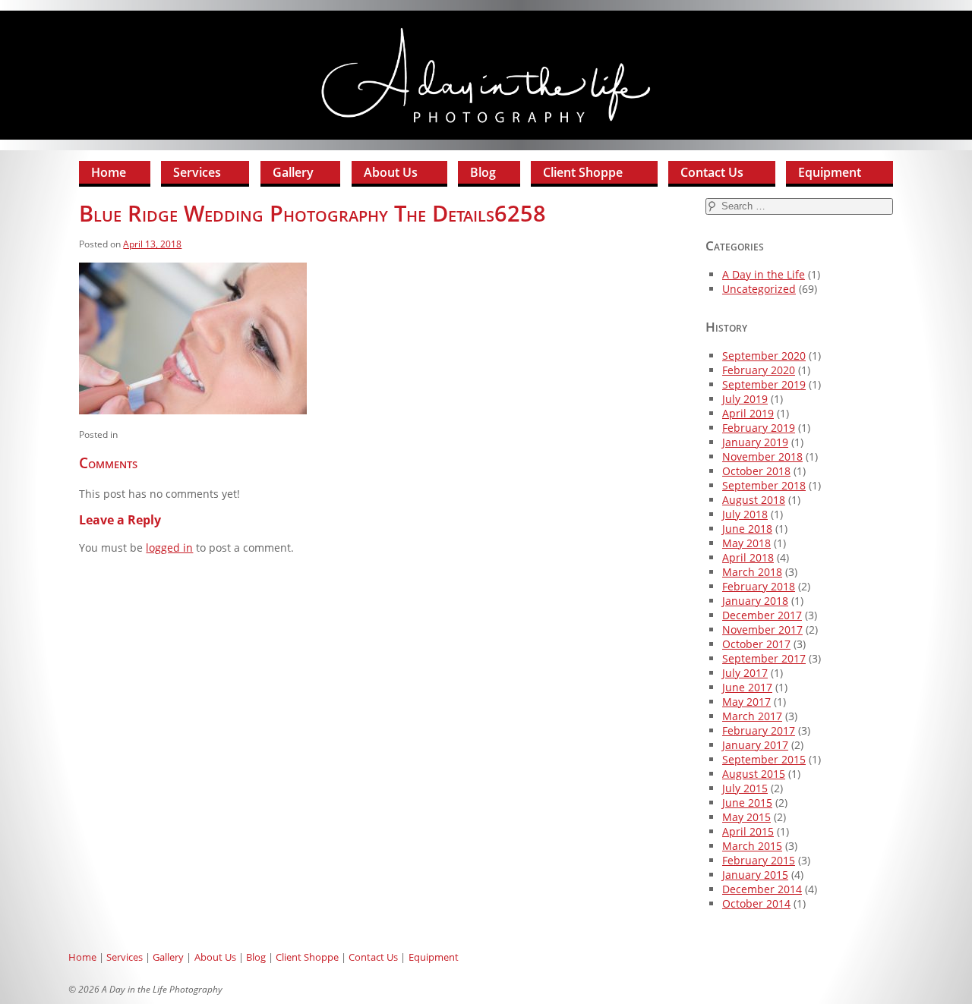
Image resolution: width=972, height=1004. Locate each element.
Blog (483, 172)
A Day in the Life (763, 274)
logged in (169, 547)
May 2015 (746, 817)
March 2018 (752, 572)
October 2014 (756, 903)
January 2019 (755, 442)
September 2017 (764, 658)
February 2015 (758, 860)
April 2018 (748, 557)
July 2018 (745, 514)
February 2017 (758, 730)
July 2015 (745, 788)
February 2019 (758, 427)
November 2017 (762, 629)
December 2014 (762, 889)
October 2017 (756, 644)
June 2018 (747, 528)
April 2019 (748, 413)
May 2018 (746, 543)
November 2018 (762, 456)
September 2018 (764, 485)
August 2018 (753, 500)
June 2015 (747, 802)
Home (108, 172)
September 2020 (764, 355)
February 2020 (758, 370)
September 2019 (764, 384)
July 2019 (745, 399)
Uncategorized (759, 289)
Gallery (293, 172)
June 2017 (747, 687)
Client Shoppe (583, 172)
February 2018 (758, 586)
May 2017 (746, 701)
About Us (391, 172)
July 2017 (745, 673)
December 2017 (762, 615)
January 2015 (755, 874)
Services (197, 172)
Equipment (829, 172)
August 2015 (753, 773)
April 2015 (748, 831)
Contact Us (711, 172)
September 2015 (764, 759)
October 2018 (756, 471)
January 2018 (755, 600)
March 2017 (752, 716)
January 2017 (755, 745)
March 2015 (752, 846)
